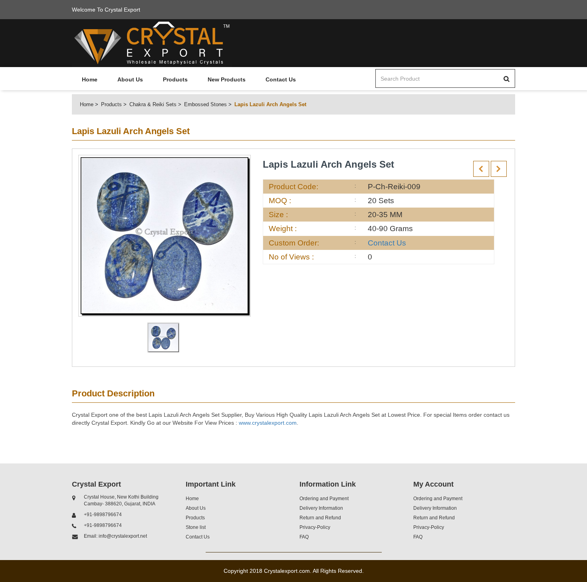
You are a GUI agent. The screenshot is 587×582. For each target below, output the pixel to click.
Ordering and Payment (324, 498)
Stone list (196, 527)
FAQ (304, 537)
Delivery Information (321, 508)
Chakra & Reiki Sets (152, 104)
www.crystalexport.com (268, 423)
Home (89, 79)
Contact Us (281, 79)
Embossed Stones (205, 104)
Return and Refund (320, 518)
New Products (227, 79)
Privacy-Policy (314, 527)
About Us (130, 79)
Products (175, 79)
